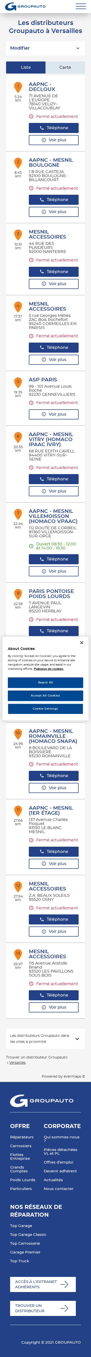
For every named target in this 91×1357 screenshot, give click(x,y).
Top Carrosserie (25, 1243)
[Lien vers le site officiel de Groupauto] (25, 7)
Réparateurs (22, 1137)
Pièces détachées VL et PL (60, 1151)
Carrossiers (21, 1146)
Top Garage (21, 1226)
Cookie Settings (45, 708)
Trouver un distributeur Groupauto (36, 1057)
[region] (45, 679)
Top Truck (19, 1261)
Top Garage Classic (28, 1235)
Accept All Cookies (45, 695)
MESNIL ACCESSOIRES (47, 234)
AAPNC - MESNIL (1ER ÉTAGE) (51, 811)
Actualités (53, 1180)
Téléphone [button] (57, 128)
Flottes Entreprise (20, 1157)
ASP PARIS (43, 379)
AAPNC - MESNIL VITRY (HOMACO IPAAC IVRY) (51, 439)
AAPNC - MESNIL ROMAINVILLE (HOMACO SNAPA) (53, 736)
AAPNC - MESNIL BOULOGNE (51, 163)
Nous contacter (59, 1189)
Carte (65, 67)
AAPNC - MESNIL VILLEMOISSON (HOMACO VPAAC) (53, 516)
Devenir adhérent (60, 1171)
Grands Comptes (19, 1169)
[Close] (81, 642)
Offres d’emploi (58, 1162)
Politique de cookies (48, 669)
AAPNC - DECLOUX (42, 87)
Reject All (45, 682)
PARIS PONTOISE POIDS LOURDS (51, 594)
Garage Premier (25, 1252)
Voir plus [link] (57, 140)
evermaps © (74, 1076)
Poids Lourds (22, 1180)
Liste (26, 67)
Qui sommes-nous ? (62, 1139)
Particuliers (21, 1189)
